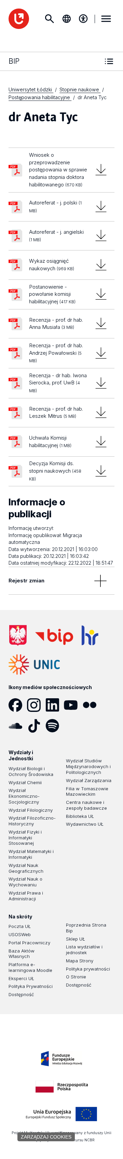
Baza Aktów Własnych (22, 953)
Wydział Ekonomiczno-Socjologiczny (24, 796)
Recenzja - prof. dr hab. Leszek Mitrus (56, 413)
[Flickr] (92, 705)
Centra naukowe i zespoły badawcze (86, 805)
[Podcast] (73, 726)
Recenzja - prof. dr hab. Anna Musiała (56, 324)
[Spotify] (54, 726)
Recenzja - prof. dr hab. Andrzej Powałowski (56, 352)
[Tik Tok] (36, 726)
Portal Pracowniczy (29, 942)
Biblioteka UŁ (80, 816)
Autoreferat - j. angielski (56, 235)
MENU (106, 18)
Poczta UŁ (20, 926)
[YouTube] (73, 705)
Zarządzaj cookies (46, 1137)
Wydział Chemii (25, 782)
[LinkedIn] (54, 705)
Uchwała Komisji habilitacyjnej (50, 441)
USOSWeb (20, 934)
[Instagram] (36, 705)
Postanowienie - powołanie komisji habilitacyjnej (52, 294)
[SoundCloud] (18, 726)
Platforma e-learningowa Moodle (30, 967)
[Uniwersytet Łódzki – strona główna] (19, 19)
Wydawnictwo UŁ (85, 824)
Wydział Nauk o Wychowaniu (25, 881)
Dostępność (21, 994)
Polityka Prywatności (31, 986)
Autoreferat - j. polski (55, 206)
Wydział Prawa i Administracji (26, 895)
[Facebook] (18, 705)
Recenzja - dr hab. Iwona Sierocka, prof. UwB (58, 382)
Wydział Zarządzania (88, 780)
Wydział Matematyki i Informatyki (31, 854)
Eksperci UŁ (21, 978)
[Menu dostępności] (83, 18)
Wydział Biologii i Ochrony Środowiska (31, 771)
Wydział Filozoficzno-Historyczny (32, 820)
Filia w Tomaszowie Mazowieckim (87, 791)
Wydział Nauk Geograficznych (26, 868)
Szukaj (49, 18)
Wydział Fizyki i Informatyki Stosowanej (25, 837)
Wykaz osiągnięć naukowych (51, 265)
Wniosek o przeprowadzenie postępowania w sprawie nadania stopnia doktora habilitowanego (58, 170)
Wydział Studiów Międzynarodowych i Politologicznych (88, 766)
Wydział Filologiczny (31, 810)
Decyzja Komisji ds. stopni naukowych (55, 470)
